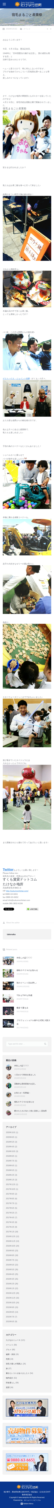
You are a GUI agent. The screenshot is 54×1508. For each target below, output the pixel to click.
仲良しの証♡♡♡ (24, 958)
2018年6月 (10, 1165)
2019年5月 (10, 1142)
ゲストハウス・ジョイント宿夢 (16, 378)
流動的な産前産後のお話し (25, 1084)
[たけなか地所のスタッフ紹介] (27, 1408)
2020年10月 (10, 1132)
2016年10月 (10, 1246)
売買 (8, 1359)
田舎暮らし (10, 1383)
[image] (27, 158)
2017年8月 (10, 1199)
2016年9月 (10, 1251)
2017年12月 (10, 1184)
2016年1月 (10, 1288)
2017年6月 (10, 1208)
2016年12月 (10, 1236)
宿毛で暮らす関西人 (14, 1364)
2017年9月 (10, 1194)
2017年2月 (10, 1227)
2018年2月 (10, 1175)
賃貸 (8, 1387)
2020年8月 (10, 1137)
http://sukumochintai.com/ (17, 891)
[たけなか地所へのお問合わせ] (27, 1462)
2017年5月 (10, 1213)
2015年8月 (10, 1312)
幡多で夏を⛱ (22, 1008)
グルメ (8, 1350)
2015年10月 (10, 1303)
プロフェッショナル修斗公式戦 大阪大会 (33, 1022)
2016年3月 (10, 1279)
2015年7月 (10, 1317)
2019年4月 (10, 1147)
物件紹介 (9, 1378)
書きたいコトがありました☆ (17, 1373)
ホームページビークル (32, 1500)
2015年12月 (10, 1293)
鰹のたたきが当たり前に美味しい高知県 (30, 1111)
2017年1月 (10, 1232)
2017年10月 (10, 1189)
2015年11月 (10, 1298)
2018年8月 (10, 1156)
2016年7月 (10, 1260)
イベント (30, 20)
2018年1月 (10, 1180)
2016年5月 (10, 1269)
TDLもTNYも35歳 (24, 995)
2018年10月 (10, 1151)
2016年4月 (10, 1274)
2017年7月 (10, 1203)
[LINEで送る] (32, 909)
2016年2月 (10, 1284)
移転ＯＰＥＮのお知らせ (27, 970)
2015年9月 (10, 1307)
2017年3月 (10, 1222)
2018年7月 (10, 1161)
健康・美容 (10, 1354)
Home (22, 20)
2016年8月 (10, 1255)
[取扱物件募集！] (27, 1435)
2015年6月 (10, 1321)
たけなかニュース (13, 1340)
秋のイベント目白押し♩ (27, 983)
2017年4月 (10, 1217)
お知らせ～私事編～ (22, 1093)
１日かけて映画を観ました (25, 1075)
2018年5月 (10, 1170)
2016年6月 (10, 1265)
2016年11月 (10, 1241)
